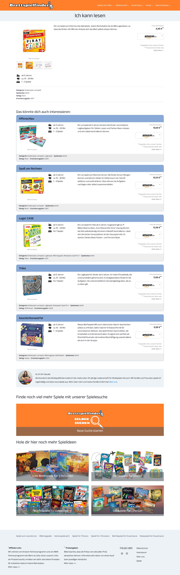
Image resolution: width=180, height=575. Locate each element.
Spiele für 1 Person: (80, 536)
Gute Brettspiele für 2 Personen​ (52, 476)
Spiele (139, 561)
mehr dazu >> (159, 50)
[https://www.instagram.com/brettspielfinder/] (127, 553)
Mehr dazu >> (14, 567)
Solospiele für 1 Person (127, 510)
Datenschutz (142, 548)
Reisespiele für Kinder (127, 476)
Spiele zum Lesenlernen (26, 536)
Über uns (113, 382)
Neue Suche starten (90, 430)
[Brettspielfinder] (31, 5)
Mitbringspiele (45, 536)
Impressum (142, 552)
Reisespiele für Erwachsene (152, 536)
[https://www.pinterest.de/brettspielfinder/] (122, 553)
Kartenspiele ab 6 (62, 536)
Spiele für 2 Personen (100, 536)
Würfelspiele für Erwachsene (52, 510)
